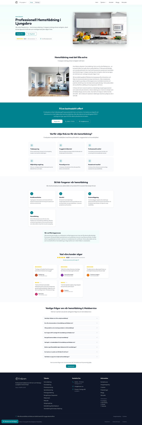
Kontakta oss (71, 366)
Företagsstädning (49, 392)
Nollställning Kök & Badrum (51, 406)
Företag (37, 2)
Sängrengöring (48, 403)
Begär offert (20, 34)
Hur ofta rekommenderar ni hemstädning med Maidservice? (58, 323)
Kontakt (111, 2)
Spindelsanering (48, 390)
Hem (96, 2)
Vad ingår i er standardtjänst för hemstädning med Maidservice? (59, 342)
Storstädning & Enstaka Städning (53, 408)
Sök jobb (124, 2)
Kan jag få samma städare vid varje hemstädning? (56, 337)
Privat (31, 2)
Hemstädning (47, 382)
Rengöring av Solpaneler (50, 395)
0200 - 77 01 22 (70, 121)
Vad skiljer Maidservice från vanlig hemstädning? (56, 318)
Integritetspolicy (105, 384)
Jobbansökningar (116, 421)
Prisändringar (104, 390)
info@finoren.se (85, 121)
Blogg (117, 2)
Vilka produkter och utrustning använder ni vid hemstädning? (59, 328)
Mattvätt (46, 400)
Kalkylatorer (107, 421)
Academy (125, 421)
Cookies (103, 387)
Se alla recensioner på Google (70, 260)
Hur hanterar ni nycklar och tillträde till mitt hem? (56, 352)
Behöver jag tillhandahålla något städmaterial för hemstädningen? (60, 347)
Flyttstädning (47, 384)
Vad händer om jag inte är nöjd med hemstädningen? (56, 356)
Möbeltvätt (47, 398)
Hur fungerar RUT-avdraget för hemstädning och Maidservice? (59, 332)
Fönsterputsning (48, 387)
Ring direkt (32, 34)
